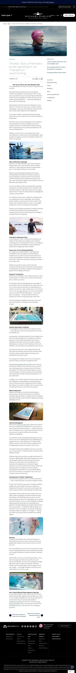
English (70, 671)
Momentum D (9, 639)
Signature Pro (9, 636)
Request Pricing (21, 641)
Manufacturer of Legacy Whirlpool (38, 662)
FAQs (29, 646)
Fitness (49, 85)
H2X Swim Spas (31, 7)
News (48, 91)
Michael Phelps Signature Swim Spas (17, 7)
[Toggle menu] (12, 15)
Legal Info (41, 660)
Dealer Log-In (56, 634)
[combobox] (71, 671)
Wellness (49, 100)
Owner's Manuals (43, 648)
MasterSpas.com (21, 643)
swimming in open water (23, 425)
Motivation (12, 59)
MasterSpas (4, 7)
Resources (41, 646)
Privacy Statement (49, 660)
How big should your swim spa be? (56, 73)
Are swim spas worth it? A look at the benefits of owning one (56, 68)
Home (4, 24)
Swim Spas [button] (5, 15)
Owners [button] (52, 15)
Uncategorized (51, 97)
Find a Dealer (69, 15)
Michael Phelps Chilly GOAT (42, 7)
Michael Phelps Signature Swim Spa (19, 364)
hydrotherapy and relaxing (16, 602)
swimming (18, 139)
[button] (61, 15)
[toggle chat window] (72, 667)
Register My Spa (43, 643)
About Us (30, 648)
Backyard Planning (52, 82)
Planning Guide (31, 643)
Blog (58, 15)
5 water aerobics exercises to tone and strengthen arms (56, 63)
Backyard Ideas (31, 641)
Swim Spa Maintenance (53, 94)
